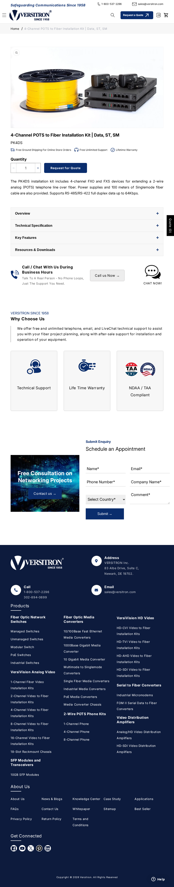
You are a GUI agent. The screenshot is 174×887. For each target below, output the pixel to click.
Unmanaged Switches (27, 639)
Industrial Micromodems (135, 695)
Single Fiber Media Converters (86, 681)
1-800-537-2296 (111, 4)
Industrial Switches (25, 663)
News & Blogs (52, 799)
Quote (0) (170, 225)
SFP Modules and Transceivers (26, 762)
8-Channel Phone (77, 739)
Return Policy (52, 819)
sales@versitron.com (150, 4)
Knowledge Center (86, 799)
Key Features (87, 237)
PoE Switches (21, 655)
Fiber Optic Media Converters (79, 619)
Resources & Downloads (87, 249)
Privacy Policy (21, 819)
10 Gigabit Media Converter (84, 659)
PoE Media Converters (80, 697)
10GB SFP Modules (25, 774)
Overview (87, 213)
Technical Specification (87, 225)
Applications (144, 799)
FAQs (14, 809)
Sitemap (110, 809)
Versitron (85, 877)
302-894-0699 (35, 597)
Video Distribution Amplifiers (133, 719)
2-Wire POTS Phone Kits (85, 714)
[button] (112, 15)
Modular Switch (22, 647)
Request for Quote (66, 168)
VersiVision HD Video (135, 618)
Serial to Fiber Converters (139, 685)
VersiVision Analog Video (33, 672)
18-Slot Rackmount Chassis (31, 751)
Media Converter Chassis (82, 704)
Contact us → (45, 493)
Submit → (104, 514)
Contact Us (50, 809)
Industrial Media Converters (84, 689)
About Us (18, 799)
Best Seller (143, 809)
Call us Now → (107, 275)
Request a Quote (133, 15)
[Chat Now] (152, 275)
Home (15, 28)
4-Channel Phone (77, 731)
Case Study (112, 799)
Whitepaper (81, 809)
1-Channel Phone (76, 724)
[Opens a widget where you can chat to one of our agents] (158, 879)
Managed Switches (25, 631)
